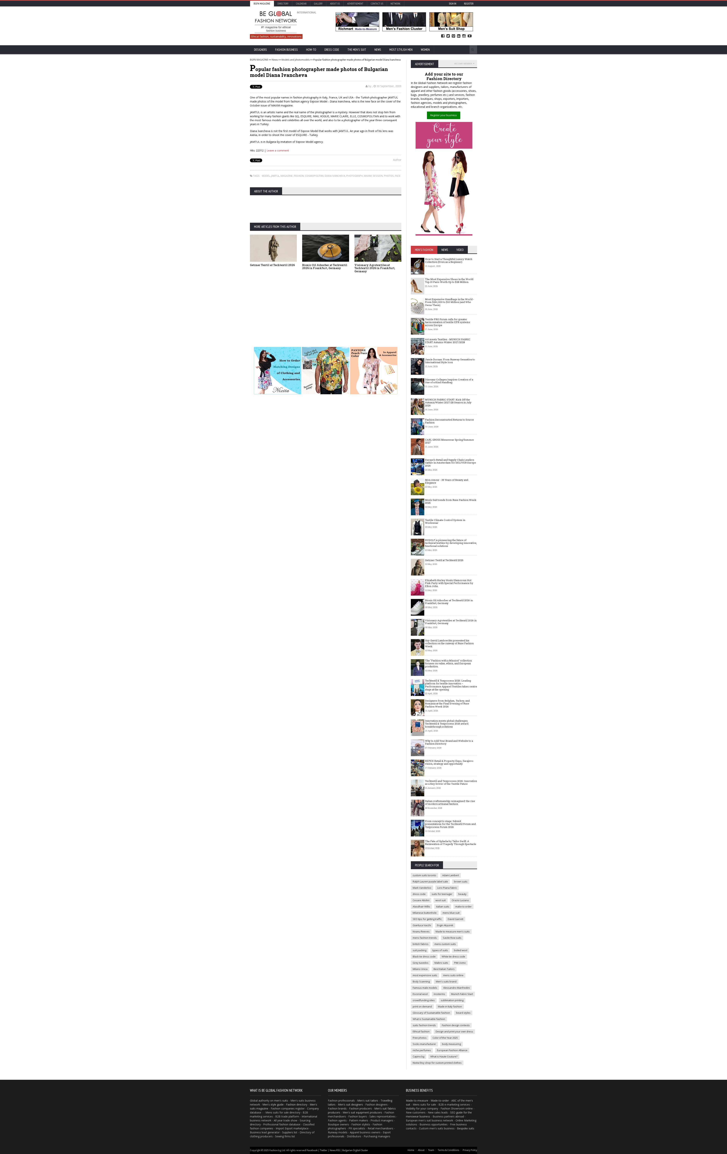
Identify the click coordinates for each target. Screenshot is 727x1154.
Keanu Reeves (421, 931)
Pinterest (453, 36)
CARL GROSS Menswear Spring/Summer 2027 (449, 441)
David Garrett (455, 919)
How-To (311, 50)
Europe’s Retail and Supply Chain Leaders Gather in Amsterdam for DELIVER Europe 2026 (450, 462)
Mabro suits (441, 962)
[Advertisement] (325, 304)
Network (395, 3)
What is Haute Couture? (443, 1056)
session (378, 175)
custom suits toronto (424, 875)
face (397, 175)
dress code (419, 894)
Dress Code (331, 50)
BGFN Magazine (262, 3)
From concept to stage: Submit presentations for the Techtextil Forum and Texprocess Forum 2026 (450, 824)
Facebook (443, 36)
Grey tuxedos (420, 962)
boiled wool (460, 950)
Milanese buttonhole (425, 912)
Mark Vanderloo (422, 887)
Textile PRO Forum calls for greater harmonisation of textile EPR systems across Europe (447, 322)
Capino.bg (418, 1056)
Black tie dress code (424, 956)
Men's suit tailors (367, 1100)
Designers (260, 50)
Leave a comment (278, 150)
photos (389, 175)
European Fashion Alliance (452, 1050)
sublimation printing (452, 1000)
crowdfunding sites (424, 1000)
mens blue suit (451, 912)
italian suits (442, 906)
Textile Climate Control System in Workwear (445, 521)
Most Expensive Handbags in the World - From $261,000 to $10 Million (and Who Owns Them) (449, 302)
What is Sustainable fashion (429, 1019)
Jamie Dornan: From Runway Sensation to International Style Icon (450, 361)
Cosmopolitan (314, 175)
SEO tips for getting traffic (427, 919)
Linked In (458, 36)
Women (425, 50)
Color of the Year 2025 (445, 1037)
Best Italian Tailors (444, 969)
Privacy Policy (470, 1150)
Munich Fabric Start (462, 994)
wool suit (440, 900)
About (421, 1150)
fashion (299, 175)
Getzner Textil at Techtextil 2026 (272, 265)
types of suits (440, 950)
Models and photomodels (296, 59)
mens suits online (453, 975)
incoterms (439, 994)
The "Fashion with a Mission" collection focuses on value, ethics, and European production (448, 663)
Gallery (318, 3)
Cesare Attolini (421, 900)
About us (335, 3)
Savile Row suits (452, 937)
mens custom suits (445, 944)
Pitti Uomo (460, 962)
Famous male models (425, 987)
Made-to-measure (417, 1100)
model (266, 175)
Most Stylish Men (401, 50)
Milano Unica (420, 969)
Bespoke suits (465, 1128)
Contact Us (377, 3)
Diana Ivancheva (335, 175)
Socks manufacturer (424, 1044)
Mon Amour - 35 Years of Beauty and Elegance (446, 481)
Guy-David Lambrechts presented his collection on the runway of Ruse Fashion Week (449, 643)
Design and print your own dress (454, 1031)
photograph (354, 175)
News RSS (335, 1150)
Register (468, 3)
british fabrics (420, 944)
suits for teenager (442, 894)
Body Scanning (421, 981)
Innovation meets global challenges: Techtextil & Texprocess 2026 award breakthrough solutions (446, 723)
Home (411, 1150)
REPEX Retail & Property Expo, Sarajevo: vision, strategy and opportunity (449, 762)
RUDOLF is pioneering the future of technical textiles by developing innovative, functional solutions (451, 543)
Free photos (420, 1037)
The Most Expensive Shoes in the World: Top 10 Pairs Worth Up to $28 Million (449, 280)
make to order (463, 906)
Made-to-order (440, 1100)
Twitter (448, 36)
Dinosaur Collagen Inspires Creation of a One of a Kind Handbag (449, 381)
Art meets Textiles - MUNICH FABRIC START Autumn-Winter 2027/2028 (447, 341)
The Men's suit (356, 50)
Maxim (368, 175)
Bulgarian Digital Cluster (355, 1150)
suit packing (419, 950)
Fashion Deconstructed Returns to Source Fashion (449, 421)
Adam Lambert (450, 875)
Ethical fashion (421, 1031)
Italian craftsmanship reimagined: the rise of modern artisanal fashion (450, 802)
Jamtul (275, 175)
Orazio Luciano (460, 900)
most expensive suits (425, 975)
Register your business (443, 115)
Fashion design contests (456, 1025)
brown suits (460, 881)
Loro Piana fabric (447, 887)
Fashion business (286, 50)
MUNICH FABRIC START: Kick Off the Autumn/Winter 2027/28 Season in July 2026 (448, 402)
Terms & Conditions (448, 1150)
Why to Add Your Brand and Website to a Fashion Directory (449, 742)
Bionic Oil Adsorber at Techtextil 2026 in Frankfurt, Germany (324, 266)
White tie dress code (453, 956)
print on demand (422, 1006)
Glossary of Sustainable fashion (431, 1012)
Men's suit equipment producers (362, 1112)
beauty (462, 894)
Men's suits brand (446, 981)
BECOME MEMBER (463, 63)
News (377, 50)
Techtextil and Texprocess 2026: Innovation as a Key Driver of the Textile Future (451, 782)
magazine (287, 175)
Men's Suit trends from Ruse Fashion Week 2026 (450, 501)
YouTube (470, 36)
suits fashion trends (424, 1025)
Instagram (464, 36)
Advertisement (355, 3)
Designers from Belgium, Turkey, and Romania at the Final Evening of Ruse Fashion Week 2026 (447, 703)
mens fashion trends (425, 937)
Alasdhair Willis (421, 906)
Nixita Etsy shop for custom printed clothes (437, 1062)
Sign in (452, 3)
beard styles (463, 1012)
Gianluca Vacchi (422, 925)
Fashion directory (296, 1104)
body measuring (451, 1044)
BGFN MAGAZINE (259, 59)
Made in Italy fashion (450, 1006)
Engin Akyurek (445, 925)
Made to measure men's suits (453, 931)
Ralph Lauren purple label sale (430, 881)
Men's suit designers (350, 1104)
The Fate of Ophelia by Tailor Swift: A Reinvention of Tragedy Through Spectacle (450, 842)
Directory (283, 3)
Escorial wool (420, 994)
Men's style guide (273, 1104)
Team (431, 1150)
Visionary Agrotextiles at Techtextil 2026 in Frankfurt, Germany (374, 268)
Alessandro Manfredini (456, 987)
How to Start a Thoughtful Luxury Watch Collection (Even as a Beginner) (448, 260)
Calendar (301, 3)
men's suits (281, 1100)
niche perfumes (422, 1050)
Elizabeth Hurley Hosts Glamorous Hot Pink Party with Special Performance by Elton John (449, 583)
